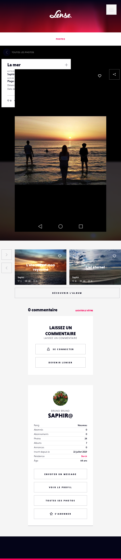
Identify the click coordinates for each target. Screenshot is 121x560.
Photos (60, 39)
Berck (84, 456)
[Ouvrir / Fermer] (66, 64)
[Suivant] (6, 254)
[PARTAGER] (114, 74)
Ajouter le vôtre (84, 310)
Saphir (11, 74)
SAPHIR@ (60, 415)
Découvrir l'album (67, 293)
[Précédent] (6, 268)
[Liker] (99, 76)
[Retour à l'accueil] (61, 14)
